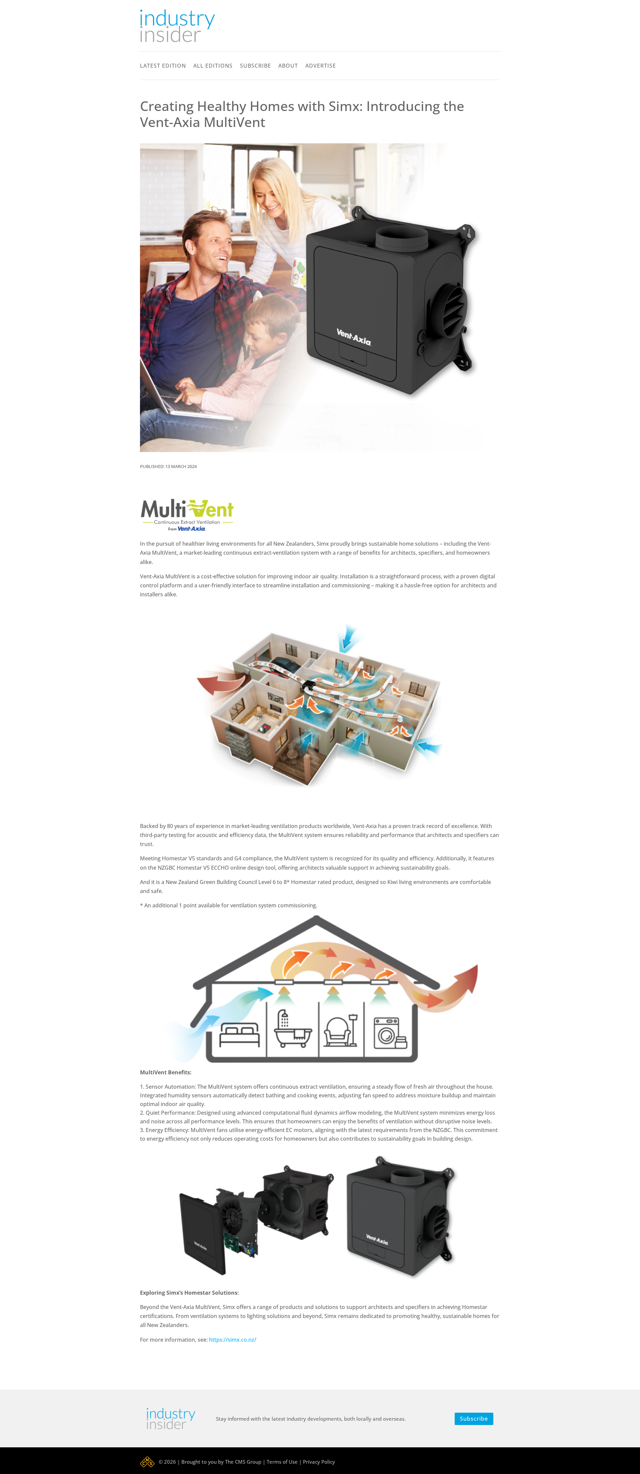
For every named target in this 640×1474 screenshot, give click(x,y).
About (288, 66)
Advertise (320, 66)
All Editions (213, 66)
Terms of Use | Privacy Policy (301, 1461)
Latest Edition (163, 66)
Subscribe (255, 66)
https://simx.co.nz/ (232, 1339)
